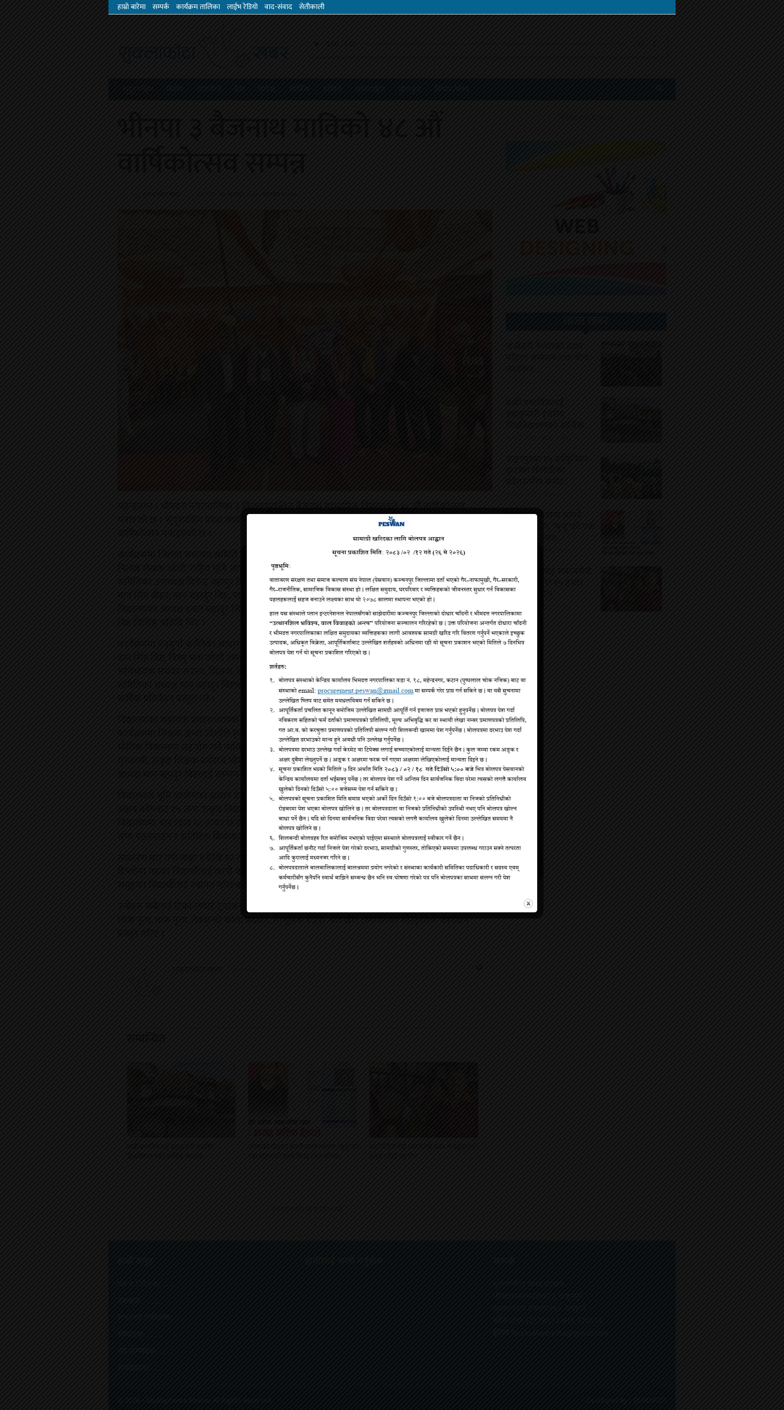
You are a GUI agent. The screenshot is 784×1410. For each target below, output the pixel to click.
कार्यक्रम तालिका (198, 7)
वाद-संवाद (278, 7)
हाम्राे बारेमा (132, 7)
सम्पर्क (160, 7)
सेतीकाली (311, 7)
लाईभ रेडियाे (242, 7)
